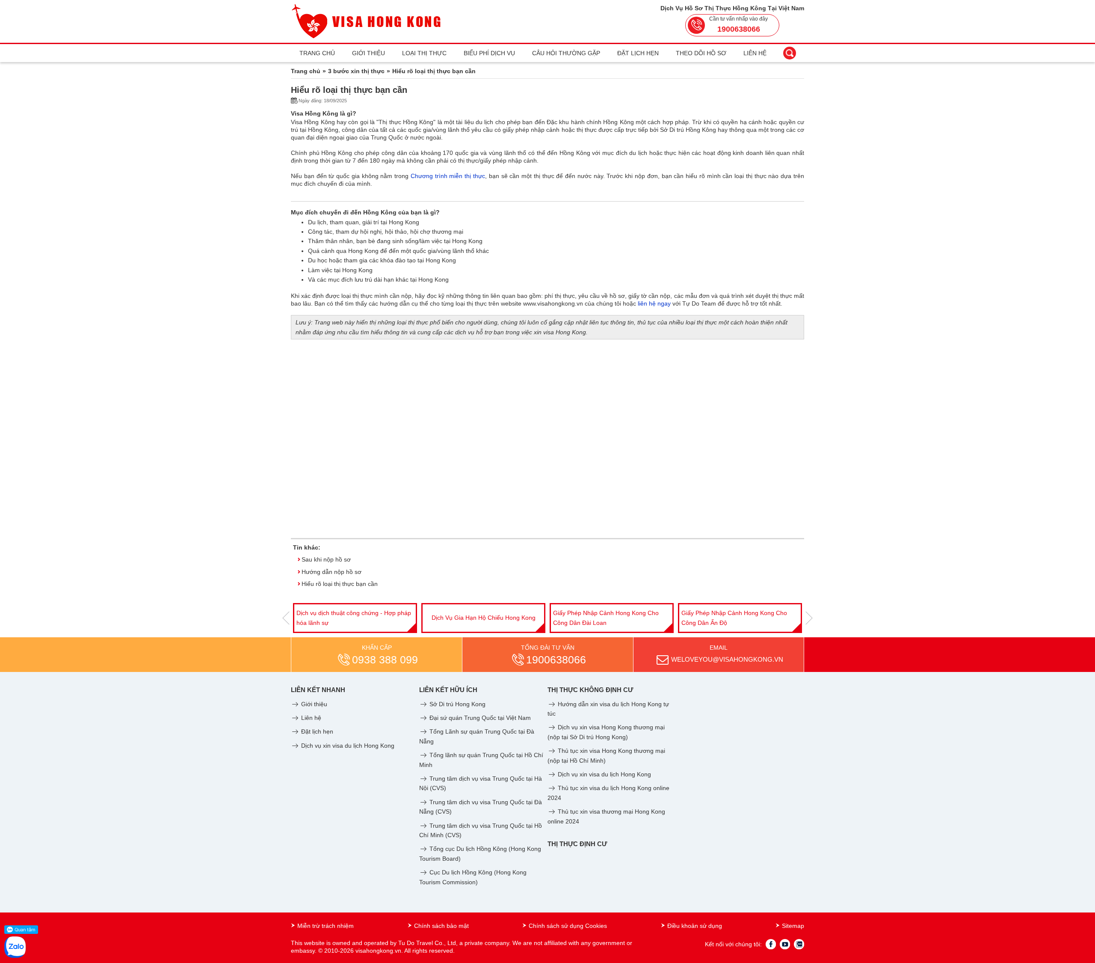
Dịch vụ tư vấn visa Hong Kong (740, 617)
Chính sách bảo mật (441, 925)
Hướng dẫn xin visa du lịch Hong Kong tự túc (608, 709)
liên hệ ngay (654, 303)
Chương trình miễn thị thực (448, 175)
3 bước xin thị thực (356, 71)
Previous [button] (286, 618)
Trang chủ (317, 53)
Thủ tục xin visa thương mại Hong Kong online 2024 (606, 816)
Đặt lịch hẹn (638, 53)
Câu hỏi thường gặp (566, 53)
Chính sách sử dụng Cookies (568, 925)
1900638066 (738, 29)
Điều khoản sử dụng (694, 925)
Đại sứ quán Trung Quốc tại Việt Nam (479, 717)
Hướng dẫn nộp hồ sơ (331, 571)
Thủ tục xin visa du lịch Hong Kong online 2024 (608, 793)
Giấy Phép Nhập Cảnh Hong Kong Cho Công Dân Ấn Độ (606, 617)
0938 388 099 (385, 660)
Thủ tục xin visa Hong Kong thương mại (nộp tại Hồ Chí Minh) (606, 755)
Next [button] (809, 618)
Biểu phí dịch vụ (489, 53)
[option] (355, 618)
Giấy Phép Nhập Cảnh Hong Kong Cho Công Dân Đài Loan (477, 617)
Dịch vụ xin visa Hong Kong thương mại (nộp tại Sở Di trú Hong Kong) (606, 732)
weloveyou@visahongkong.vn (727, 659)
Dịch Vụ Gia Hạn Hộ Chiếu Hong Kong (355, 617)
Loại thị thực (424, 53)
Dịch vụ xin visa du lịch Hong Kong (346, 745)
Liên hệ (754, 53)
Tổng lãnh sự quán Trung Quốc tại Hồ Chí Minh (481, 760)
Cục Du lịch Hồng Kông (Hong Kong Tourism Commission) (473, 877)
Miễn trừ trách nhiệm (325, 925)
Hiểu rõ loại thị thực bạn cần (340, 583)
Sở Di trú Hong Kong (456, 704)
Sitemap (793, 925)
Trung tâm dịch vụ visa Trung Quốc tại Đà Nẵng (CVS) (480, 807)
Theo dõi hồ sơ (701, 53)
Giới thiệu (368, 53)
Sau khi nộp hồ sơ (326, 559)
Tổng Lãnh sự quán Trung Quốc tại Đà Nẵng (476, 736)
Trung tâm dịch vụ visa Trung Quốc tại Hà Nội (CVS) (480, 783)
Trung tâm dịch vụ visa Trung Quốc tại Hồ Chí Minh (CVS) (480, 830)
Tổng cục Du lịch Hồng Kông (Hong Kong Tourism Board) (480, 853)
